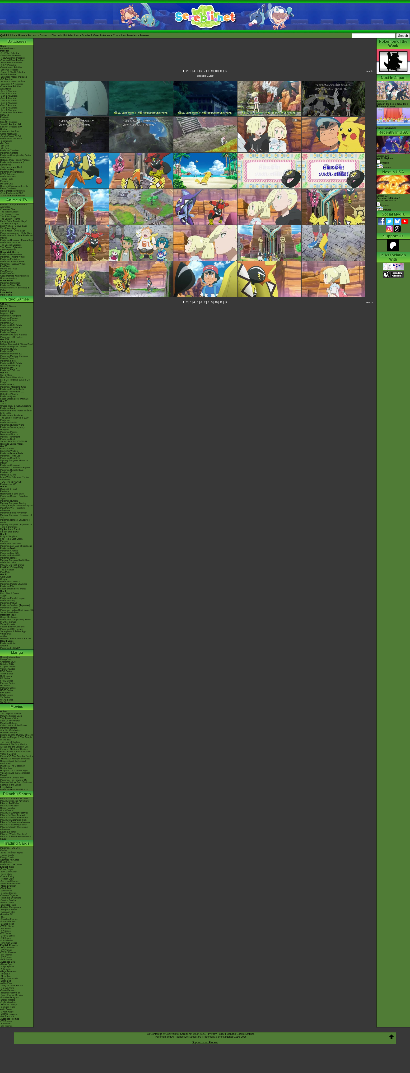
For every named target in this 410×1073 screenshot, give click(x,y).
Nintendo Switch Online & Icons (16, 638)
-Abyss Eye (6, 964)
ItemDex (4, 115)
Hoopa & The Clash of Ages (14, 770)
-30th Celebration (8, 872)
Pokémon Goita (7, 643)
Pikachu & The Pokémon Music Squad (15, 837)
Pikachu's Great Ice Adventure (15, 822)
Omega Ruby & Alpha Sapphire (15, 406)
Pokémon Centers (9, 153)
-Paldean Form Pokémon (12, 195)
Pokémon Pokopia (9, 318)
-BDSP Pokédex (8, 74)
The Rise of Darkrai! (10, 742)
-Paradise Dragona (9, 997)
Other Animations (8, 278)
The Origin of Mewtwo (11, 713)
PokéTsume (6, 295)
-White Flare (6, 890)
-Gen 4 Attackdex (9, 98)
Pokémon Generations (11, 254)
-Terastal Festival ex (10, 993)
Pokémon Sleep (8, 332)
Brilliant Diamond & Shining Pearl (16, 344)
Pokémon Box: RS (9, 553)
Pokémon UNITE (8, 330)
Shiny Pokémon (8, 250)
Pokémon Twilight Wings (12, 257)
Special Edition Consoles (12, 627)
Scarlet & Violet (7, 311)
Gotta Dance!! (7, 810)
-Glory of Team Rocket (11, 985)
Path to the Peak (8, 269)
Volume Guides (7, 669)
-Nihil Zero (5, 969)
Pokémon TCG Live (10, 370)
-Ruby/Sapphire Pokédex (12, 58)
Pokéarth (145, 35)
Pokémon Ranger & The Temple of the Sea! (16, 738)
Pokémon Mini (7, 586)
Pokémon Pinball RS (10, 555)
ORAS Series (6, 700)
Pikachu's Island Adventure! (14, 817)
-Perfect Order (7, 879)
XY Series (5, 697)
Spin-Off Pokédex (9, 122)
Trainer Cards (7, 855)
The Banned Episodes (11, 247)
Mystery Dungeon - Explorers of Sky (16, 516)
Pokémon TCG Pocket (11, 337)
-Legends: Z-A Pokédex (11, 84)
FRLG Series (6, 681)
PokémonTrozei (8, 562)
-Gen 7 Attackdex (9, 105)
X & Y (3, 403)
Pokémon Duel (7, 439)
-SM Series (5, 928)
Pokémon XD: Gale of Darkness (16, 546)
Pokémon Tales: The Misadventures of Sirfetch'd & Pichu (14, 287)
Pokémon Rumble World (12, 425)
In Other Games (8, 622)
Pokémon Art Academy (11, 415)
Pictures (387, 167)
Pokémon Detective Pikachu (14, 789)
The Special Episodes (11, 245)
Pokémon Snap (7, 600)
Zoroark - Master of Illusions (14, 749)
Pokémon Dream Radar (11, 453)
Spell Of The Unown (10, 721)
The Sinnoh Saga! (9, 223)
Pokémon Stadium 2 (10, 581)
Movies (16, 707)
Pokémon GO (7, 323)
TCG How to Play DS (11, 482)
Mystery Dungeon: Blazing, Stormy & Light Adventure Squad (16, 504)
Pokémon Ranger (8, 558)
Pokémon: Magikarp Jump (13, 387)
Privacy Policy (216, 1033)
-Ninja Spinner (7, 966)
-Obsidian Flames (9, 919)
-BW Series (5, 933)
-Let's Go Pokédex (9, 70)
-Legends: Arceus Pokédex (13, 77)
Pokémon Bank (7, 408)
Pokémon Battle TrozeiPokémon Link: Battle (16, 411)
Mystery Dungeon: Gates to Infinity (14, 461)
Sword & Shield (7, 342)
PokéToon (5, 266)
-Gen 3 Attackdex (9, 96)
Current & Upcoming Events (14, 186)
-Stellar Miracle (7, 1000)
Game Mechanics (9, 134)
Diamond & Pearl (8, 489)
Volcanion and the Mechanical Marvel (15, 774)
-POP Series (6, 959)
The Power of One (9, 718)
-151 (2, 917)
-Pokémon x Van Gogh (11, 167)
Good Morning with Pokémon (14, 276)
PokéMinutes (6, 271)
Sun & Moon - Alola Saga (12, 231)
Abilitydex (5, 119)
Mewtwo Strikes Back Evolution (16, 782)
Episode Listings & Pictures (13, 204)
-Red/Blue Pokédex (9, 53)
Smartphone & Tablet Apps (13, 631)
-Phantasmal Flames (10, 883)
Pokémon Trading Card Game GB (16, 610)
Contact (44, 35)
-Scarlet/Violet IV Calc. (11, 136)
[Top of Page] (391, 1037)
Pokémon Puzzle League (12, 598)
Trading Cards (17, 843)
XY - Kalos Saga (8, 228)
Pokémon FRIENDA (10, 648)
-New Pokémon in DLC (11, 193)
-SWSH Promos (8, 952)
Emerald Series (7, 683)
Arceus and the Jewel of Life (14, 747)
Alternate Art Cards (9, 860)
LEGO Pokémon (8, 174)
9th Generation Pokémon (12, 191)
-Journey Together (9, 895)
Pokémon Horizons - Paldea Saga (16, 240)
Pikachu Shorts (17, 794)
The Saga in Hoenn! (10, 219)
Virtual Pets (6, 634)
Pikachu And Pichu (9, 803)
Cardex (3, 129)
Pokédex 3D (6, 472)
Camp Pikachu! (7, 808)
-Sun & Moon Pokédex (11, 67)
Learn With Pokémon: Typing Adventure (14, 478)
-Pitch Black (6, 874)
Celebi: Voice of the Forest (13, 725)
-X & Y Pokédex (8, 65)
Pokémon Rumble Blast (11, 470)
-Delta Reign (6, 869)
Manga (17, 652)
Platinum (4, 491)
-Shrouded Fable (8, 905)
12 (225, 71)
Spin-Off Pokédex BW (11, 127)
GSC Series (6, 676)
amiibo (3, 636)
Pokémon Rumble (9, 501)
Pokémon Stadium (9, 608)
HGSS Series (6, 690)
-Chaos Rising (7, 876)
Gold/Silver (5, 577)
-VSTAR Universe (9, 1014)
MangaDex (5, 659)
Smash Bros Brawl (9, 532)
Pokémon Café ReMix (11, 325)
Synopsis (384, 205)
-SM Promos (6, 955)
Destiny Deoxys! (8, 732)
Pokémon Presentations (12, 172)
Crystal (3, 579)
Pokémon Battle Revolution (13, 513)
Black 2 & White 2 (9, 451)
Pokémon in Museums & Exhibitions (12, 163)
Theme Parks (7, 179)
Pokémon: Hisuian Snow (12, 261)
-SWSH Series (7, 926)
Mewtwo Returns (8, 723)
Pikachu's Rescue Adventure (14, 801)
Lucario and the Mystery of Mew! (16, 735)
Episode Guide (205, 75)
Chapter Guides (8, 666)
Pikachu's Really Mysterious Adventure (14, 828)
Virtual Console (7, 624)
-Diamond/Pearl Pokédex (12, 60)
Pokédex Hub (71, 35)
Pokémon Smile (8, 361)
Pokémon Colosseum (10, 543)
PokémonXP (6, 157)
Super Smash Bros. (9, 612)
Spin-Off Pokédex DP (10, 124)
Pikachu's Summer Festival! (14, 813)
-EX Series (5, 938)
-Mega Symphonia (9, 978)
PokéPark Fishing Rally (11, 567)
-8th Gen (4, 146)
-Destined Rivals (8, 893)
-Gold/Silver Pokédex (10, 55)
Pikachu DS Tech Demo (12, 565)
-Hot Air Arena (7, 988)
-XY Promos (6, 957)
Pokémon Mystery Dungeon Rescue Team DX (14, 357)
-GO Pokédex (7, 79)
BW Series (5, 693)
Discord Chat (6, 184)
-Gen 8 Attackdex (9, 108)
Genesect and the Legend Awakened (13, 762)
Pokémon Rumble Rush (12, 389)
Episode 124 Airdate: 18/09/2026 (388, 198)
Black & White (7, 448)
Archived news (7, 48)
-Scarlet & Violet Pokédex (12, 81)
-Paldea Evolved (8, 921)
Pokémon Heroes (8, 728)
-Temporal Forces (9, 909)
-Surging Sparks (8, 900)
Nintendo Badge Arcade (11, 444)
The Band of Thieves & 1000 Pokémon (14, 419)
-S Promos (5, 1023)
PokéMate (5, 572)
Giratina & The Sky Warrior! (14, 744)
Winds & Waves (8, 306)
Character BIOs (8, 662)
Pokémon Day (7, 169)
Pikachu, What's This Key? (13, 834)
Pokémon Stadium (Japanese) (15, 605)
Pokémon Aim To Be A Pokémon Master (16, 236)
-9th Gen (4, 143)
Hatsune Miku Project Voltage (15, 160)
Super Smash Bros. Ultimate (14, 399)
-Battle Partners (8, 990)
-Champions (6, 141)
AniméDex (5, 207)
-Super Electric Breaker (11, 995)
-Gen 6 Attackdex (9, 103)
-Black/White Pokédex (11, 62)
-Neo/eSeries (6, 940)
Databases (17, 41)
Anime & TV (17, 200)
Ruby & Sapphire (8, 536)
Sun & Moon (6, 375)
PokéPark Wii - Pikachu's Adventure (12, 509)
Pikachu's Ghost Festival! (13, 815)
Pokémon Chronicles (10, 242)
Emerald (4, 541)
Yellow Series (6, 674)
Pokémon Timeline (9, 150)
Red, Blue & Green (9, 593)
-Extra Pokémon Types (11, 853)
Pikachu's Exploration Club (13, 820)
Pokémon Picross (9, 432)
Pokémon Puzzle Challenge (13, 584)
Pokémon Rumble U (10, 458)
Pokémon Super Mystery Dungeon (12, 428)
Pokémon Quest (8, 396)
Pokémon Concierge (10, 283)
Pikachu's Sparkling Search (13, 825)
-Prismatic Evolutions (10, 898)
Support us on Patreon (205, 1042)
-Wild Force (6, 1009)
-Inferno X (5, 974)
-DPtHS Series (7, 936)
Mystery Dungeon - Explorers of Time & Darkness (16, 525)
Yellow (3, 596)
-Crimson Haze (7, 1007)
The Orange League (10, 214)
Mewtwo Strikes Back (11, 716)
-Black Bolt (5, 888)
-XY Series (5, 931)
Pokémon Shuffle (8, 422)
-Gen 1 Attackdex (9, 91)
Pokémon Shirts (8, 176)
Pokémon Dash (7, 548)
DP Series (5, 685)
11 (221, 71)
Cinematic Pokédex (9, 131)
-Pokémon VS (7, 1016)
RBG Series (6, 671)
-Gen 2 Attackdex (9, 93)
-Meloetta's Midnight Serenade (15, 759)
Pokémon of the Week (11, 138)
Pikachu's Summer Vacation (14, 798)
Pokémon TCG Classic (11, 864)
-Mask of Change (8, 1004)
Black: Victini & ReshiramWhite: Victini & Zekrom (16, 752)
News (3, 46)
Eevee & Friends (8, 832)
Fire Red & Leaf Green (11, 539)
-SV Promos (6, 950)
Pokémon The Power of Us (13, 780)
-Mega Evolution (8, 886)
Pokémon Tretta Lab (10, 456)
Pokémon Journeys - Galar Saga (16, 233)
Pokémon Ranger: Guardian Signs (14, 497)
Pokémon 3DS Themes (11, 629)
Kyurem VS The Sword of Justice (16, 756)
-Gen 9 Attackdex (9, 110)
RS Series (5, 678)
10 (216, 71)
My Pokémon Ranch (10, 529)
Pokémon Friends (9, 320)
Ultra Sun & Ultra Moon (11, 377)
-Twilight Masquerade (10, 907)
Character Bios (7, 209)
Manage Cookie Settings (241, 1033)
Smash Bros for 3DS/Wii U (13, 441)
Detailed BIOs (7, 664)
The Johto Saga (8, 216)
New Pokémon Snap (10, 365)
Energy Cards (7, 857)
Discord (56, 35)
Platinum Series (8, 688)
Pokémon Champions (10, 316)
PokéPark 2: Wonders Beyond (15, 467)
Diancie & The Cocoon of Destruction (12, 767)
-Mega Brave (6, 976)
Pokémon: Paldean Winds (13, 264)
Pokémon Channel (9, 551)
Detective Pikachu (9, 394)
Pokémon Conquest (10, 465)
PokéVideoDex (7, 273)
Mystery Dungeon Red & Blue (15, 560)
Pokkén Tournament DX (12, 392)
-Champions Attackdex (11, 112)
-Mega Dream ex (8, 971)
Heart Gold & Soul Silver (12, 494)
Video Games (17, 299)
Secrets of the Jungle (10, 785)
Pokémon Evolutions (10, 259)
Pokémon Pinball (8, 603)
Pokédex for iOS (8, 484)
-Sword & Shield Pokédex (12, 72)
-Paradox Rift (6, 914)
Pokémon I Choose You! (12, 778)
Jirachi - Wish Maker (10, 730)
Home (21, 35)
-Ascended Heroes (9, 881)
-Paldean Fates (7, 912)
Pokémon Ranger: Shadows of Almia (15, 521)
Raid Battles (6, 862)
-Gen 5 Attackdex (9, 100)
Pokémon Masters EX (11, 327)
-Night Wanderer (8, 1002)
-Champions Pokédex (10, 86)
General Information (10, 657)
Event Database (8, 188)
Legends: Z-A (7, 313)
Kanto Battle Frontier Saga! (13, 221)
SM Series (5, 702)
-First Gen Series (8, 943)
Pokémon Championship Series (15, 155)
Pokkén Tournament (10, 437)
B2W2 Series (6, 695)
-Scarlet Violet (7, 924)
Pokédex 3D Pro (8, 475)
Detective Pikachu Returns (13, 335)
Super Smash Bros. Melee (13, 589)
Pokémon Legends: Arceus (13, 346)
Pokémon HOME (8, 349)
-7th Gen (4, 148)
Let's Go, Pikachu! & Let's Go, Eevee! (15, 381)
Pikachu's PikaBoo (9, 806)
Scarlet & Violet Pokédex (96, 35)
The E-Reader (7, 570)
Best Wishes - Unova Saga (13, 226)
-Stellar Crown (7, 902)
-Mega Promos (7, 947)
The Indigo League (9, 212)
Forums (32, 35)
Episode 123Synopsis (385, 159)
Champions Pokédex (125, 35)
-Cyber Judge (7, 1012)
